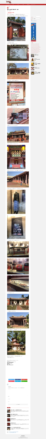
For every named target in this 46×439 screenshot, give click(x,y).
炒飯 (39, 49)
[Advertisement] (12, 372)
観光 (18, 4)
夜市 (31, 48)
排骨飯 (36, 48)
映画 (38, 48)
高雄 (39, 51)
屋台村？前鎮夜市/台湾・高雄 (14, 414)
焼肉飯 (32, 50)
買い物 (32, 51)
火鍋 (38, 49)
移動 (23, 4)
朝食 (31, 49)
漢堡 (36, 49)
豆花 (38, 50)
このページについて (8, 4)
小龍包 (33, 48)
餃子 (37, 51)
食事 (13, 4)
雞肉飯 (35, 51)
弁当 (35, 48)
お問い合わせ (28, 4)
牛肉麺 (35, 50)
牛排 (33, 50)
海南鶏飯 (35, 49)
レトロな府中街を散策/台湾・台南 (12, 432)
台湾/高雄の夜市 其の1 (13, 418)
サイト (8, 401)
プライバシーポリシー (33, 4)
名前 (9, 396)
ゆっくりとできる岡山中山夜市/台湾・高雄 (15, 427)
